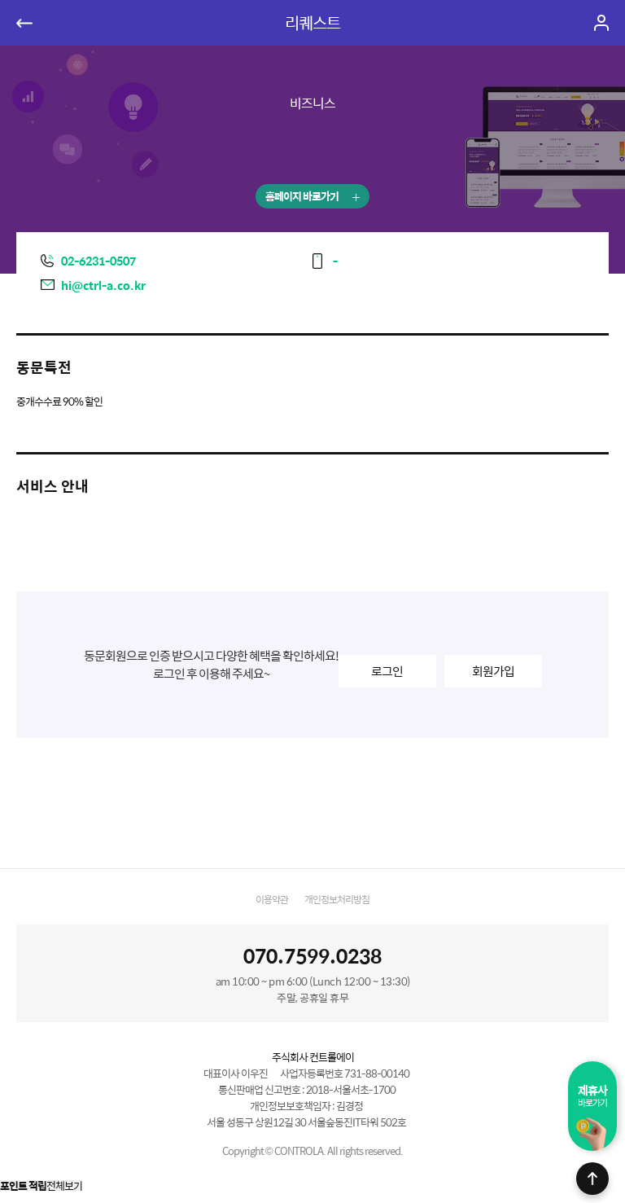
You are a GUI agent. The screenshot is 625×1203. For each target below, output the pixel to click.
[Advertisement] (312, 807)
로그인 (387, 670)
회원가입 (493, 670)
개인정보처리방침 (336, 899)
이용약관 (272, 899)
